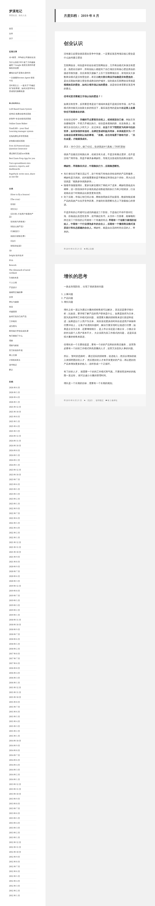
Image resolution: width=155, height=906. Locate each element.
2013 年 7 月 (14, 808)
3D (10, 250)
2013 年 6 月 (14, 813)
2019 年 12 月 (15, 586)
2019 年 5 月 (14, 600)
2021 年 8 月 (14, 561)
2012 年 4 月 (14, 881)
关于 (11, 38)
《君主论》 (14, 209)
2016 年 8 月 (14, 668)
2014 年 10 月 (15, 740)
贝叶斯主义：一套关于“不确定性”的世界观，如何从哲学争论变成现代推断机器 (22, 88)
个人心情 (13, 282)
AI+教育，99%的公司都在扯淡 (22, 57)
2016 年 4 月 (14, 673)
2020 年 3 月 (14, 581)
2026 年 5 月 (14, 392)
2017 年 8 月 (14, 653)
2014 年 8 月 (14, 750)
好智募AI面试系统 (17, 141)
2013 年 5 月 (14, 818)
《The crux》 (15, 199)
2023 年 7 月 (14, 479)
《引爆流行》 (15, 231)
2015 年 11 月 (15, 692)
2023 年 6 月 (14, 484)
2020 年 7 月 (14, 571)
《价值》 (13, 204)
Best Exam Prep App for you (22, 158)
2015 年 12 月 (15, 687)
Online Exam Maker (18, 123)
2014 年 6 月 (14, 760)
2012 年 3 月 (14, 885)
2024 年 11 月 (15, 440)
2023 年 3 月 (14, 494)
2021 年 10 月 (15, 552)
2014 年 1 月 (14, 779)
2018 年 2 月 (14, 648)
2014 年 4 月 (14, 765)
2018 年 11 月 (15, 619)
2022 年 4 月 (14, 527)
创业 (11, 306)
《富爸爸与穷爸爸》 (18, 221)
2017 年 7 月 (14, 658)
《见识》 (13, 241)
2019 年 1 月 (14, 615)
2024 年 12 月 (15, 436)
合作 (11, 33)
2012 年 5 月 (14, 876)
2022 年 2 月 (14, 532)
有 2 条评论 (112, 400)
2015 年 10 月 (15, 697)
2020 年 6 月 (14, 576)
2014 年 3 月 (14, 769)
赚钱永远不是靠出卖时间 (19, 72)
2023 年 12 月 (15, 469)
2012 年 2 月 (14, 890)
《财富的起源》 (16, 245)
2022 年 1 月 (14, 537)
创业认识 (73, 43)
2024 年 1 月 (14, 465)
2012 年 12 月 (15, 842)
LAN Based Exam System (20, 109)
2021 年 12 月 (15, 542)
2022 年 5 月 (14, 523)
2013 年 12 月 (15, 784)
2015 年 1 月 (14, 735)
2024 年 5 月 (14, 455)
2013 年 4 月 (14, 823)
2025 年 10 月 (15, 411)
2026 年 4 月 (14, 397)
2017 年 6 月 (14, 663)
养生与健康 (14, 302)
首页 (11, 28)
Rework (12, 265)
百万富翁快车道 (16, 350)
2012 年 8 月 (14, 861)
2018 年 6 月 (14, 639)
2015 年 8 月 (14, 702)
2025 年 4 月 (14, 426)
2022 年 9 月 (14, 508)
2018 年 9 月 (14, 629)
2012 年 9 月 (14, 856)
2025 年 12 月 (15, 407)
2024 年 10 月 (15, 445)
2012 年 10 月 (15, 852)
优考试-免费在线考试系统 (20, 113)
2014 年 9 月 (14, 745)
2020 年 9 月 (14, 566)
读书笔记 (13, 364)
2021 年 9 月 (14, 557)
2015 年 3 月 (14, 726)
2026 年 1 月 (14, 402)
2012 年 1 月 (14, 895)
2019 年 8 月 (14, 590)
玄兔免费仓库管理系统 (18, 136)
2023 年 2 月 (14, 498)
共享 (11, 297)
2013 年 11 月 (15, 789)
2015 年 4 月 (14, 721)
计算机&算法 (14, 360)
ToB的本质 (13, 277)
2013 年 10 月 (15, 794)
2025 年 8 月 (14, 416)
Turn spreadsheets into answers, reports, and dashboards (20, 166)
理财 (11, 340)
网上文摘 (13, 355)
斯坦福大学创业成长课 (18, 331)
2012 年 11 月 (15, 847)
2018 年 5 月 (14, 644)
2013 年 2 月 (14, 832)
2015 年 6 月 (14, 711)
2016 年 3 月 (14, 677)
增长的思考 (75, 276)
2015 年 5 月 (14, 716)
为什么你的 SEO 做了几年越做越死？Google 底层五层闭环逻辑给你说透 (22, 65)
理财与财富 (14, 345)
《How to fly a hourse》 (20, 194)
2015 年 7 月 (14, 706)
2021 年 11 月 (15, 547)
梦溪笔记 (15, 11)
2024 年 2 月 (14, 460)
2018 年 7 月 (14, 634)
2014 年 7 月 (14, 755)
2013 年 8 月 (14, 803)
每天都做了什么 (16, 335)
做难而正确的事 (16, 292)
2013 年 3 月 (14, 827)
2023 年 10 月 (15, 474)
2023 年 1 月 (14, 503)
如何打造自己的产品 (18, 316)
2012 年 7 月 (14, 866)
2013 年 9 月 (14, 798)
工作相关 (13, 321)
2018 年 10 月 (15, 624)
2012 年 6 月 (14, 871)
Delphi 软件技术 (16, 255)
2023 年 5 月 (14, 489)
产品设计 (13, 287)
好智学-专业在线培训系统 (20, 118)
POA (11, 260)
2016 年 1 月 (14, 682)
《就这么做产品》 (17, 226)
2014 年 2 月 (14, 774)
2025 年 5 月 (14, 421)
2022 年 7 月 (14, 513)
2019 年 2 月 (14, 610)
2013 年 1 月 (14, 837)
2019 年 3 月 (14, 605)
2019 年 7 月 (14, 595)
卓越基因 (13, 311)
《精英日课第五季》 (18, 236)
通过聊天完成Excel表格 (19, 153)
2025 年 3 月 (14, 431)
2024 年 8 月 (14, 450)
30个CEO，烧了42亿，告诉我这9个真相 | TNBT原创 (98, 146)
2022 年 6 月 (14, 518)
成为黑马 (13, 326)
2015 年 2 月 (14, 731)
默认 (11, 369)
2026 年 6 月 (14, 387)
